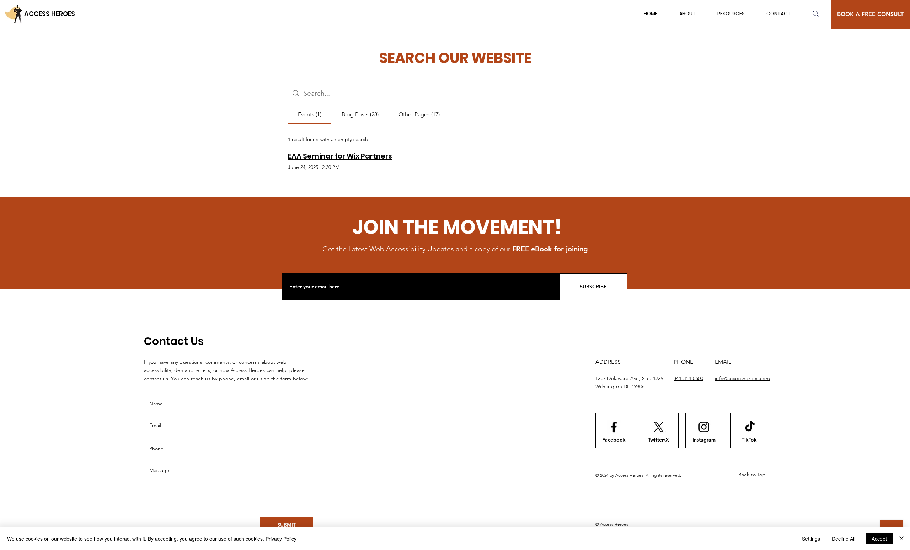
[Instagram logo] (704, 427)
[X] (659, 427)
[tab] (309, 114)
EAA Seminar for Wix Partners (340, 156)
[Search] (815, 13)
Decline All (843, 538)
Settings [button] (811, 538)
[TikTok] (750, 427)
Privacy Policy (281, 538)
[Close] (901, 538)
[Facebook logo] (614, 427)
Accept (879, 538)
